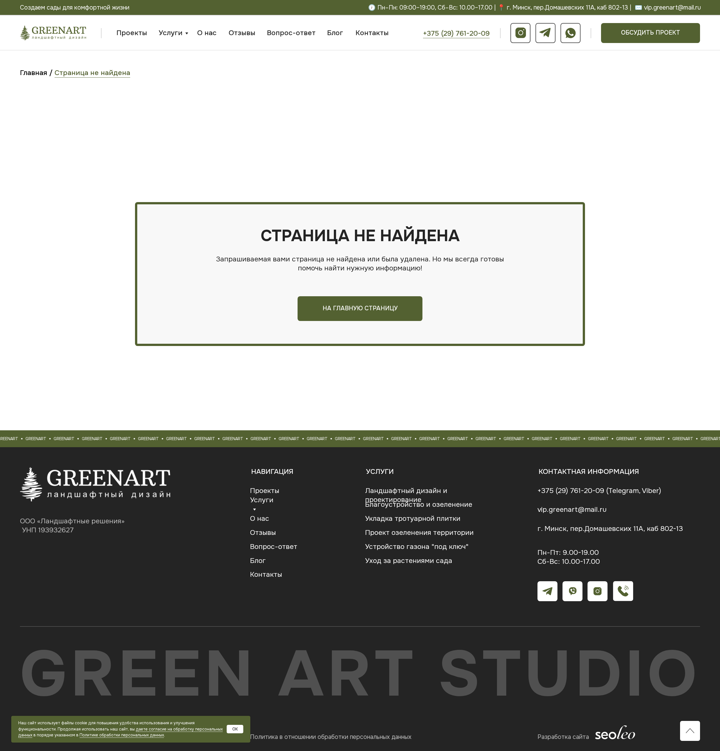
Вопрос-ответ (291, 32)
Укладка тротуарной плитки (412, 518)
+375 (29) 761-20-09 (456, 33)
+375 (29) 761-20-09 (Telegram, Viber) (599, 490)
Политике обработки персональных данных (122, 735)
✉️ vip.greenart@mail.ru (668, 8)
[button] (650, 33)
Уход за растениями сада (408, 560)
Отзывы (242, 32)
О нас (207, 32)
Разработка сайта (563, 737)
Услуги (171, 32)
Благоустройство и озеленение (418, 504)
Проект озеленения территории (419, 532)
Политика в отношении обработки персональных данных (330, 737)
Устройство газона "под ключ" (417, 546)
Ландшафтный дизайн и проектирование (406, 495)
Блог (335, 32)
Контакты (372, 32)
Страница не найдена (92, 72)
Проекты (131, 32)
